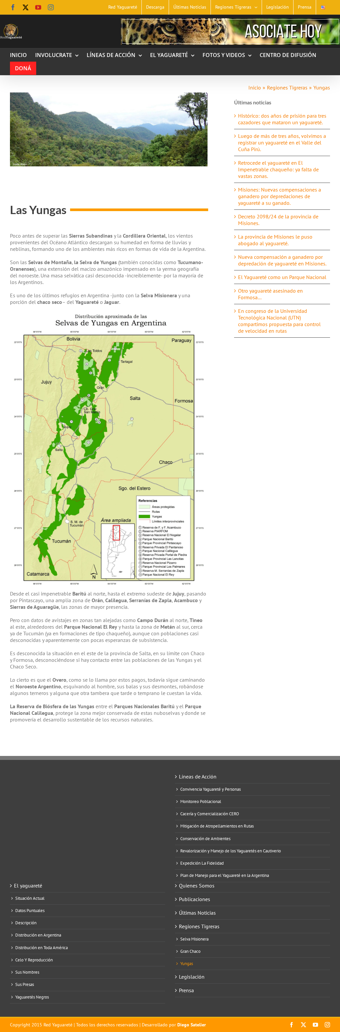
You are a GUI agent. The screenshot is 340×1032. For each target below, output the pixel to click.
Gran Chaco (190, 951)
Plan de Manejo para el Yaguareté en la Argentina (224, 875)
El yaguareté (28, 885)
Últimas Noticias (197, 912)
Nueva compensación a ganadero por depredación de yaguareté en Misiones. (282, 260)
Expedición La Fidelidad (202, 863)
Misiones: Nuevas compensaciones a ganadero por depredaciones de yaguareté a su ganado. (279, 196)
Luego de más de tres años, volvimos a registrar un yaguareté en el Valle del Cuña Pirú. (282, 142)
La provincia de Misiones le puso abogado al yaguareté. (275, 240)
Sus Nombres (27, 972)
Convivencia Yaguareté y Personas (210, 789)
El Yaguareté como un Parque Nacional (282, 277)
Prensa (186, 990)
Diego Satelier (191, 1025)
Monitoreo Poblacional (200, 801)
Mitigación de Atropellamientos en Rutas (217, 826)
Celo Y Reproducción (34, 960)
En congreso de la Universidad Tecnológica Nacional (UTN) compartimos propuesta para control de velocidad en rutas (279, 321)
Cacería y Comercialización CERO (209, 814)
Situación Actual (29, 898)
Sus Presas (24, 984)
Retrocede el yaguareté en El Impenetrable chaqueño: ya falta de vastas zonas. (278, 169)
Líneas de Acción (197, 776)
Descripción (26, 923)
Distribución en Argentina (38, 935)
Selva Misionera (194, 939)
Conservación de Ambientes (205, 838)
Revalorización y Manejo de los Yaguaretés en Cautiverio (230, 851)
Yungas (186, 963)
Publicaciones (194, 899)
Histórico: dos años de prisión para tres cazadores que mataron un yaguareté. (282, 119)
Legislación (192, 976)
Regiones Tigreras (199, 926)
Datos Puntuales (29, 910)
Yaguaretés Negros (32, 997)
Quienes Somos (196, 885)
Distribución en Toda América (41, 947)
